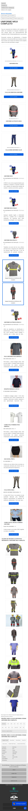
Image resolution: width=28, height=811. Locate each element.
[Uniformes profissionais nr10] (14, 649)
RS (2, 727)
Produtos (14, 777)
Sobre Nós (14, 773)
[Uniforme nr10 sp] (14, 635)
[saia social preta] (14, 452)
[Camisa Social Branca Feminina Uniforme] (14, 515)
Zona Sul (24, 740)
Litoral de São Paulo (21, 743)
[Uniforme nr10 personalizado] (14, 677)
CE (12, 727)
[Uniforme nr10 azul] (14, 706)
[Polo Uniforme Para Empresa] (14, 349)
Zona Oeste (18, 740)
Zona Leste (5, 743)
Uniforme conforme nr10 (18, 18)
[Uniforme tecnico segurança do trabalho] (14, 606)
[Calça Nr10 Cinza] (14, 482)
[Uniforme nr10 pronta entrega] (14, 691)
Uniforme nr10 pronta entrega (7, 18)
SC (24, 723)
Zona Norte (12, 740)
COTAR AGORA (14, 67)
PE (5, 727)
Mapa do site (14, 780)
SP (17, 723)
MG (11, 723)
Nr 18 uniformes (12, 15)
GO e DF (16, 727)
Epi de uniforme (4, 15)
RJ (8, 723)
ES (14, 723)
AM (20, 727)
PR (20, 723)
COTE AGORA (13, 96)
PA (23, 727)
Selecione (4, 723)
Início (14, 769)
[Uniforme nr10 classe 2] (14, 578)
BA (8, 727)
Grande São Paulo (12, 743)
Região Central (5, 740)
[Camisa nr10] (14, 621)
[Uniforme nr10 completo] (13, 269)
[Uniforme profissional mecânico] (14, 592)
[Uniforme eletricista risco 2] (14, 315)
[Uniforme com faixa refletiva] (14, 663)
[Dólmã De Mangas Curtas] (14, 382)
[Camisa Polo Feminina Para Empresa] (14, 417)
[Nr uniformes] (14, 550)
